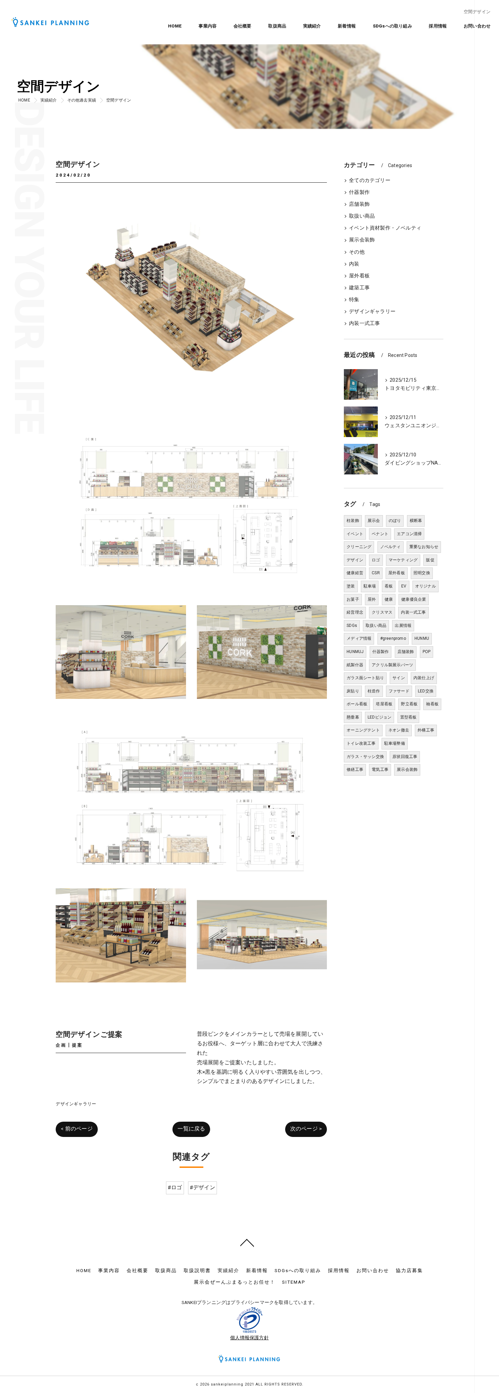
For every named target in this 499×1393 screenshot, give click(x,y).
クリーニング (359, 546)
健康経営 (355, 573)
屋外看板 (359, 276)
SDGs (352, 625)
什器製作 (359, 192)
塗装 (351, 586)
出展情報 (403, 625)
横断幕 (416, 520)
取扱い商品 (362, 216)
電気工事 (380, 769)
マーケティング (403, 560)
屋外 (372, 599)
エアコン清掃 (409, 533)
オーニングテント (363, 730)
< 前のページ (76, 1129)
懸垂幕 (353, 717)
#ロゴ (175, 1187)
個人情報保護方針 (249, 1337)
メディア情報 (359, 638)
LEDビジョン (379, 717)
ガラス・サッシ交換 (365, 756)
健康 (389, 599)
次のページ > (306, 1129)
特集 (354, 300)
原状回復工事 (404, 756)
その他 (357, 252)
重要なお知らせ (423, 546)
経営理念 (355, 612)
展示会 (374, 520)
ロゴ (376, 560)
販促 (430, 560)
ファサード (399, 691)
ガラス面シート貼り (365, 677)
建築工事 (359, 288)
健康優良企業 (413, 599)
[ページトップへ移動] (247, 1242)
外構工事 (426, 730)
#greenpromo (393, 638)
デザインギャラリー (76, 1103)
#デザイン (202, 1187)
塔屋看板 (384, 704)
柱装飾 (353, 520)
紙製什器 (355, 665)
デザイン (355, 560)
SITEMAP (294, 1282)
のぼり (395, 520)
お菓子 (353, 599)
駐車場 (370, 586)
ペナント (380, 533)
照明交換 (421, 573)
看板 (389, 586)
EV (403, 586)
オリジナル (425, 586)
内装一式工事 (364, 323)
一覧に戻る (191, 1129)
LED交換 (425, 691)
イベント (355, 533)
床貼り (353, 691)
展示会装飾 (362, 240)
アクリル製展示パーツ (392, 665)
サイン (398, 677)
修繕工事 (355, 769)
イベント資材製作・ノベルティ (385, 228)
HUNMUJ (355, 651)
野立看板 (409, 704)
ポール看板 (357, 704)
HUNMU (421, 638)
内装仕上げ (423, 677)
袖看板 (432, 704)
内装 (354, 264)
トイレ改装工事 (361, 743)
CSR (376, 573)
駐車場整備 (394, 743)
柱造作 (374, 691)
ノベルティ (390, 546)
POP (427, 651)
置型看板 (408, 717)
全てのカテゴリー (369, 180)
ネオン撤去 (398, 730)
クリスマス (382, 612)
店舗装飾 (359, 204)
